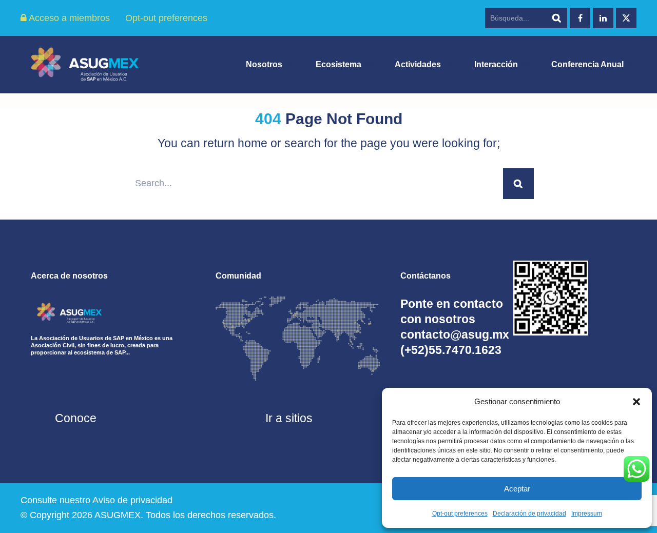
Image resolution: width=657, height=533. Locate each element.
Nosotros (264, 64)
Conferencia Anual (587, 64)
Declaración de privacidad (529, 513)
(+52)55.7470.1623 (450, 350)
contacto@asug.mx (454, 334)
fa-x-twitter (626, 18)
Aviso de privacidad (132, 500)
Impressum (586, 513)
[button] (636, 402)
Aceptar (517, 488)
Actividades (418, 64)
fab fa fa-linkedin (603, 18)
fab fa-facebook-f (580, 18)
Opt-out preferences (460, 513)
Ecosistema (338, 64)
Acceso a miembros (68, 18)
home (252, 143)
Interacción (496, 64)
